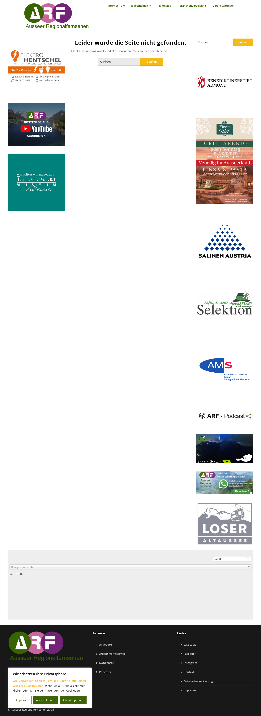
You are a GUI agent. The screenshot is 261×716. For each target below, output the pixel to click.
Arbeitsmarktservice (112, 654)
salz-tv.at (190, 644)
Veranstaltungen (223, 5)
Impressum (191, 690)
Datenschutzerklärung (198, 681)
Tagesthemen (139, 5)
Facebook (190, 654)
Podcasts (105, 672)
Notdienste (106, 663)
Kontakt (189, 672)
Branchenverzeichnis (193, 5)
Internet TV (115, 5)
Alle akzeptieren (73, 700)
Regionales (164, 5)
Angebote (105, 644)
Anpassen (22, 700)
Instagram (190, 663)
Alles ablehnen (45, 700)
